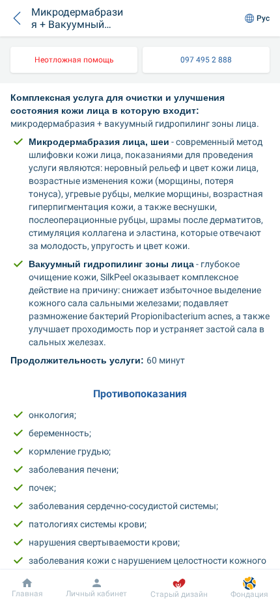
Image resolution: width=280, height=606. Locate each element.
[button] (16, 18)
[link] (73, 60)
